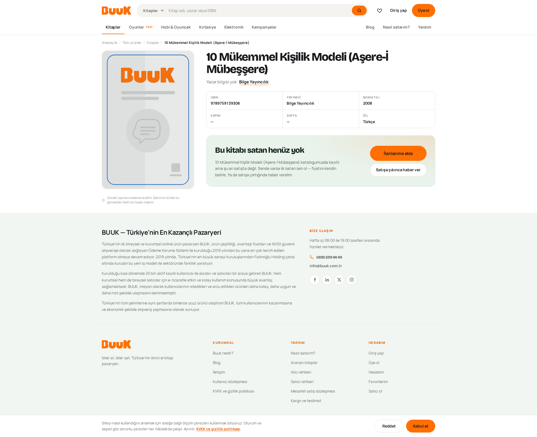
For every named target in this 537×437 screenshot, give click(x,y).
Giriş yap (398, 10)
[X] (339, 280)
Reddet (389, 426)
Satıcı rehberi (302, 381)
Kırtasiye (207, 27)
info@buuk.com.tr (326, 265)
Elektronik (234, 27)
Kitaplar (113, 27)
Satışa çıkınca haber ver (398, 169)
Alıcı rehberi (301, 372)
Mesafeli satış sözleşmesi (313, 391)
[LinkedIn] (327, 280)
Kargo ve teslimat (306, 400)
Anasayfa (109, 42)
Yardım (424, 27)
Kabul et (420, 426)
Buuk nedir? (223, 353)
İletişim (219, 372)
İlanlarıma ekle (398, 153)
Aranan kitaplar (304, 362)
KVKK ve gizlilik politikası (233, 391)
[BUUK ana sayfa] (116, 10)
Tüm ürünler (132, 42)
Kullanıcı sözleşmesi (230, 381)
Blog (370, 27)
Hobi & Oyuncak (176, 27)
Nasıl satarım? (396, 27)
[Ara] (359, 10)
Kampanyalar (264, 27)
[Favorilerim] (379, 10)
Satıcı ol (375, 391)
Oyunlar (141, 27)
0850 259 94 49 (329, 257)
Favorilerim (378, 381)
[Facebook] (315, 280)
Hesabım (376, 372)
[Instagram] (352, 280)
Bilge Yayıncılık (253, 82)
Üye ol (423, 10)
